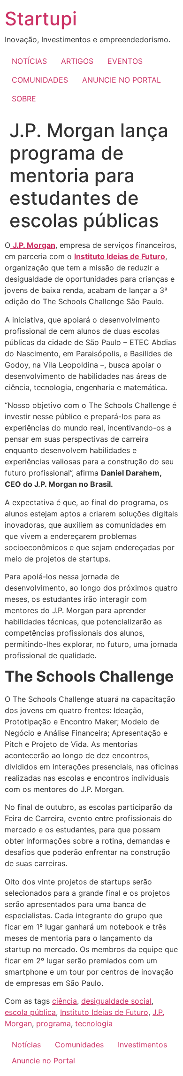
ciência (64, 1001)
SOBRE (24, 98)
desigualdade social (116, 1001)
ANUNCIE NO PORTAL (121, 80)
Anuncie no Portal (43, 1060)
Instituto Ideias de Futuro (119, 256)
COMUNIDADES (40, 80)
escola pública (30, 1012)
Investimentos (142, 1044)
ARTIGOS (77, 61)
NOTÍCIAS (29, 61)
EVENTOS (125, 61)
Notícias (26, 1044)
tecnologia (94, 1023)
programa (53, 1023)
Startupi (41, 18)
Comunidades (79, 1044)
